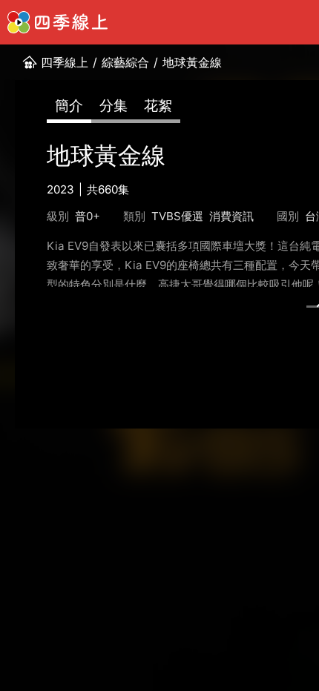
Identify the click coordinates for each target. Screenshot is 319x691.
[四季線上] (57, 22)
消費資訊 (231, 216)
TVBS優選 (177, 216)
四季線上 (64, 62)
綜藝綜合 (125, 62)
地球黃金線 (192, 62)
